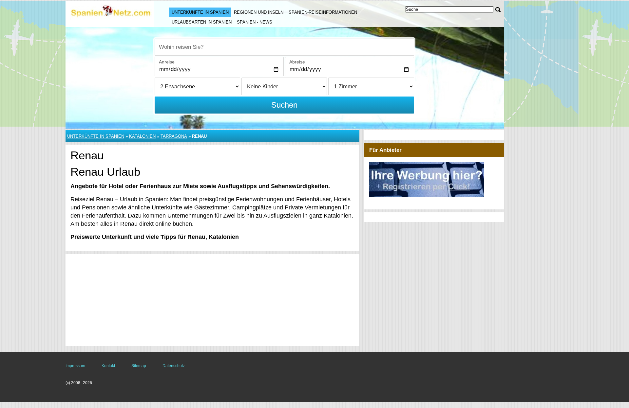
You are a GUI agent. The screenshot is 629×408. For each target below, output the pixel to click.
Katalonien (142, 136)
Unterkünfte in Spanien (200, 12)
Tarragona (174, 136)
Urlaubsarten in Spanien (202, 22)
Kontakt (108, 366)
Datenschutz (173, 366)
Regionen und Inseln (258, 12)
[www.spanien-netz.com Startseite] (111, 13)
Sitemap (138, 366)
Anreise (167, 61)
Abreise (297, 61)
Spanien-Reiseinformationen (323, 12)
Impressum (75, 366)
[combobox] (284, 47)
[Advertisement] (212, 300)
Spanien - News (254, 22)
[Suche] (498, 9)
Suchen (284, 104)
